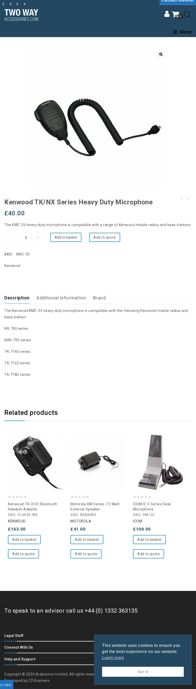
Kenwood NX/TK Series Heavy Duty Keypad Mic (182, 199)
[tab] (20, 298)
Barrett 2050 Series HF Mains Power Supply (188, 199)
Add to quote (104, 237)
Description (17, 297)
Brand (99, 297)
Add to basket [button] (24, 540)
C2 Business (39, 681)
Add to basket (66, 237)
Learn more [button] (113, 658)
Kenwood (12, 266)
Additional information (61, 297)
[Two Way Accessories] (21, 14)
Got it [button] (143, 672)
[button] (160, 54)
